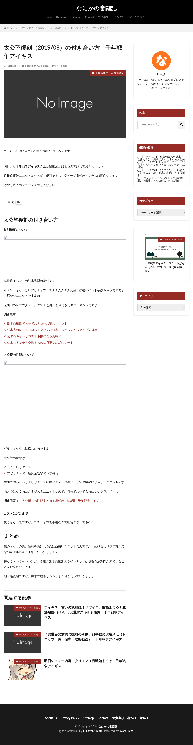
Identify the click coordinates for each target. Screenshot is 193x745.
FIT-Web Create (93, 731)
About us (60, 17)
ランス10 (119, 17)
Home (48, 17)
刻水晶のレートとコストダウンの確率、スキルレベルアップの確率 (52, 329)
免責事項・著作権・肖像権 (130, 718)
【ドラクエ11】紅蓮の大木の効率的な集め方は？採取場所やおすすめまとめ (161, 158)
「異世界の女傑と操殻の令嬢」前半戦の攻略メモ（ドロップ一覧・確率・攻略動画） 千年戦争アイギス (85, 637)
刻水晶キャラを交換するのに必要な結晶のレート (40, 342)
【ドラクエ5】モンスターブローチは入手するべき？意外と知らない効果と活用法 (161, 165)
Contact (89, 17)
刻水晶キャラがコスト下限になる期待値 (34, 336)
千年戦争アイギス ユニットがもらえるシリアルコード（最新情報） (165, 267)
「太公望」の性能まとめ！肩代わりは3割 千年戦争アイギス (60, 500)
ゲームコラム (137, 17)
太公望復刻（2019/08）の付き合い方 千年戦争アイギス (80, 28)
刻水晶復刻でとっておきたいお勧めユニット (37, 323)
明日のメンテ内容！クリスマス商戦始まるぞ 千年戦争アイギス (85, 663)
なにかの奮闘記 (96, 8)
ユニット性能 (60, 66)
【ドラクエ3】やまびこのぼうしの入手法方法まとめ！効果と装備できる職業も (161, 173)
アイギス (103, 17)
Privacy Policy (70, 718)
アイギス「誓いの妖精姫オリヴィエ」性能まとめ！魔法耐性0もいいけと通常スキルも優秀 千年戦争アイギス (85, 612)
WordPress (126, 731)
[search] (181, 125)
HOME (10, 28)
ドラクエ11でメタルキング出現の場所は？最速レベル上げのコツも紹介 (160, 179)
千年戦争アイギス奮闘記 (32, 28)
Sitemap (76, 17)
